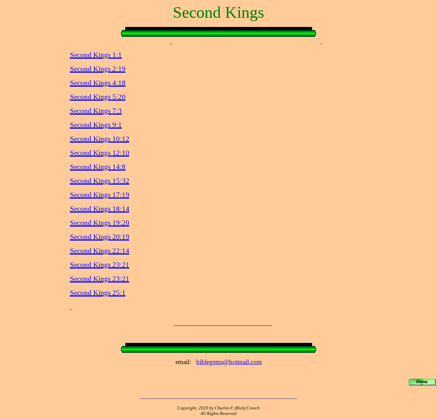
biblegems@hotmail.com (229, 361)
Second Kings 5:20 (98, 97)
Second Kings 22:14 (99, 251)
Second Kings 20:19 (99, 237)
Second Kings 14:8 (98, 167)
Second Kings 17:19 (99, 195)
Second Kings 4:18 (98, 83)
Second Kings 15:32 (99, 181)
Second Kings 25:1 (98, 293)
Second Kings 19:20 (99, 223)
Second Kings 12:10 (99, 153)
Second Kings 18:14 (99, 209)
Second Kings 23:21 (99, 265)
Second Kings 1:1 (96, 55)
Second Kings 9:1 (96, 125)
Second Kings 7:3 (96, 111)
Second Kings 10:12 (99, 139)
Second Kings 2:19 (98, 69)
